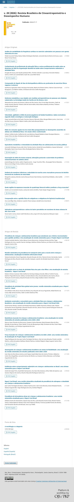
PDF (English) (12, 61)
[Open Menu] (4, 2)
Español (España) (9, 451)
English (6, 448)
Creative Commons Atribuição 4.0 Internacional (51, 481)
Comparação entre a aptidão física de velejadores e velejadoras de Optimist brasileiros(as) (35, 198)
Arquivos (11, 7)
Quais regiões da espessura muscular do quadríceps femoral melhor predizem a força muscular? (37, 187)
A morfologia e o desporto (13, 426)
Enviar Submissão (10, 463)
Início (5, 7)
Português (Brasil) (10, 454)
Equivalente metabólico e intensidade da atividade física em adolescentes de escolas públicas (36, 145)
